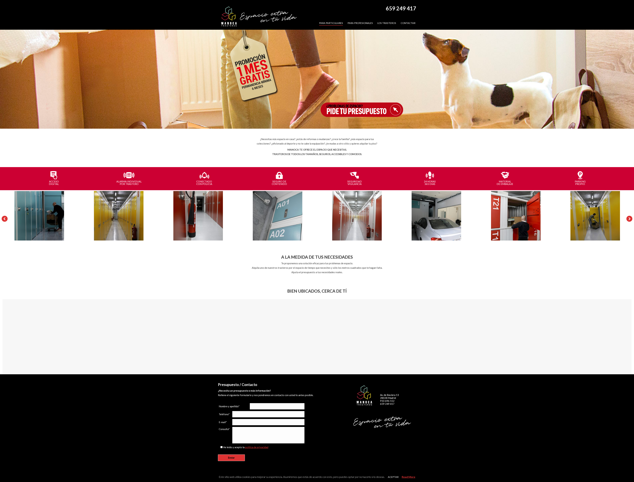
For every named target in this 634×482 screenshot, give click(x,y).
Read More (408, 476)
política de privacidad (256, 447)
